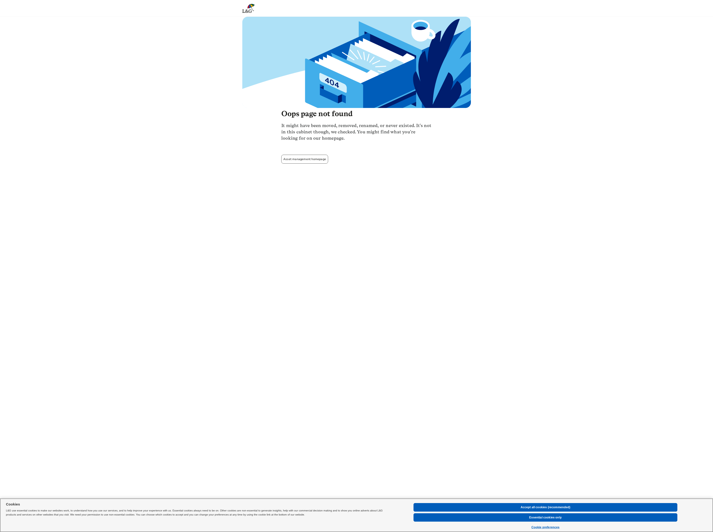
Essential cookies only (545, 517)
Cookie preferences (545, 527)
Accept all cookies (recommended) (545, 507)
